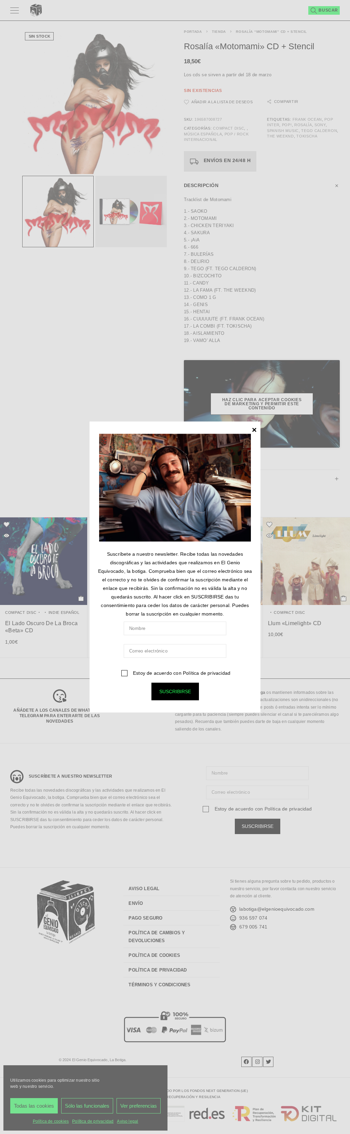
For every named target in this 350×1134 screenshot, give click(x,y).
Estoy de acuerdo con (181, 672)
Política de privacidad (206, 672)
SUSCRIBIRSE (175, 691)
